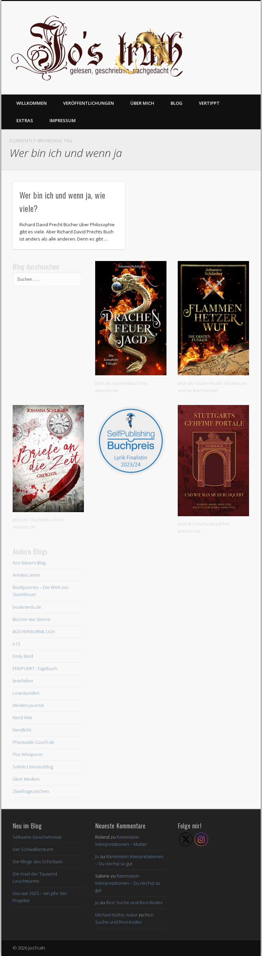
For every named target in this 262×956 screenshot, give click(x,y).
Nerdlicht (22, 730)
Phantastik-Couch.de (34, 742)
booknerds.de (27, 607)
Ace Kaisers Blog (29, 563)
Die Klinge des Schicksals (38, 861)
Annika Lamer (26, 575)
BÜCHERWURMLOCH (34, 631)
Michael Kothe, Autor (116, 915)
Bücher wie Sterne (31, 619)
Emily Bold (23, 656)
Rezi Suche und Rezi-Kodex (134, 902)
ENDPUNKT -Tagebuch (35, 668)
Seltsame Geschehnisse (37, 837)
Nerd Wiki (22, 717)
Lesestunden (26, 693)
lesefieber (23, 681)
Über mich (142, 103)
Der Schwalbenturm (33, 849)
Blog (177, 103)
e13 (16, 644)
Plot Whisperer (28, 754)
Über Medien (26, 779)
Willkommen (31, 103)
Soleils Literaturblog (33, 767)
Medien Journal (28, 705)
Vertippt (209, 103)
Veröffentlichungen (88, 103)
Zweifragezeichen (31, 791)
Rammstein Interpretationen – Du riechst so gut (127, 883)
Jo (97, 856)
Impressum (62, 120)
